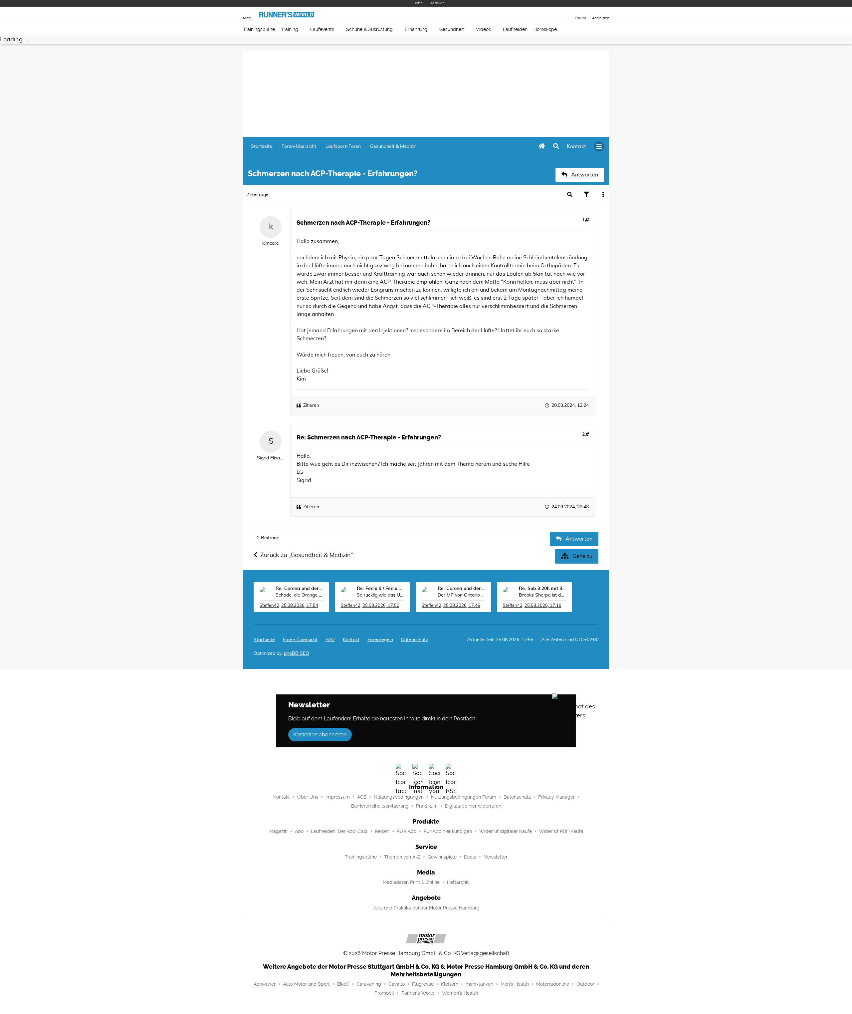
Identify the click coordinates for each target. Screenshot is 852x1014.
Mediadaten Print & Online (411, 882)
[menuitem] (576, 146)
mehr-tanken (479, 984)
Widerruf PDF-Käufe (561, 831)
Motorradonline (552, 984)
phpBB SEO (296, 653)
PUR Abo (406, 831)
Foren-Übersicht (300, 639)
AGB (361, 797)
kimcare (270, 243)
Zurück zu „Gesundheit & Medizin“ (306, 555)
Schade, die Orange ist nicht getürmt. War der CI (299, 595)
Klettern (449, 984)
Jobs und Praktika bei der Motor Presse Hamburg (426, 907)
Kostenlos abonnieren (319, 734)
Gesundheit (451, 29)
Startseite (264, 639)
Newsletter (496, 857)
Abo (299, 831)
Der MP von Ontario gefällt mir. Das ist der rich (461, 595)
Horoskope (545, 29)
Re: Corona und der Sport (299, 588)
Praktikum (427, 806)
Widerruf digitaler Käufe (505, 831)
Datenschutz (414, 639)
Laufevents (322, 29)
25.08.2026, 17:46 (461, 606)
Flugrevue (423, 984)
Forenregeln (380, 639)
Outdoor (585, 984)
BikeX (343, 984)
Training (289, 29)
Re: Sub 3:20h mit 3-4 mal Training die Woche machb (542, 588)
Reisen (382, 831)
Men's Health (515, 984)
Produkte (437, 3)
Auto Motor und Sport (306, 984)
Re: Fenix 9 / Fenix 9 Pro (380, 588)
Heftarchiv (458, 882)
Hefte (418, 3)
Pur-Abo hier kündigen (448, 831)
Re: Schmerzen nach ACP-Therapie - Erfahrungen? (369, 437)
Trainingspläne (259, 29)
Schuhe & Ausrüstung (369, 29)
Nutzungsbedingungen (399, 797)
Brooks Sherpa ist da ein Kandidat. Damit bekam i (542, 595)
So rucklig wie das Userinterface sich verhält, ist (380, 595)
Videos (483, 29)
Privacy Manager (556, 797)
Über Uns (307, 797)
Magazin (278, 831)
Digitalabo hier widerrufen (473, 806)
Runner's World (418, 993)
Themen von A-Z (402, 857)
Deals (470, 857)
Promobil (384, 993)
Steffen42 (269, 606)
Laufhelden (515, 29)
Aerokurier (265, 984)
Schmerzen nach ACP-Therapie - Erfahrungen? (363, 222)
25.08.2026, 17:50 (380, 606)
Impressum (337, 797)
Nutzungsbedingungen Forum (463, 797)
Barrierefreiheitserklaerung (380, 806)
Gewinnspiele (442, 857)
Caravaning (368, 984)
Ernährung (416, 29)
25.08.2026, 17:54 (299, 606)
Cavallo (396, 984)
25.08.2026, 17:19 (543, 606)
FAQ (330, 639)
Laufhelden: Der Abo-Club (339, 831)
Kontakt (281, 797)
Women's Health (460, 993)
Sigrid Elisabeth (270, 458)
